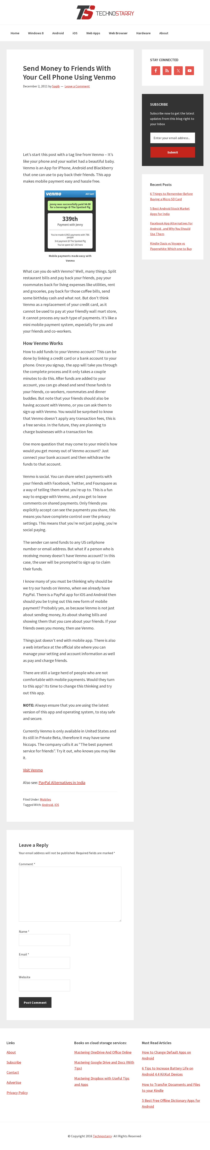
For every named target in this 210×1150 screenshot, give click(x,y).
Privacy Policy (17, 1092)
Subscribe (14, 1062)
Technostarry (105, 12)
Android (47, 805)
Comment (27, 864)
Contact (13, 1072)
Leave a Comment (77, 86)
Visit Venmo (33, 769)
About (11, 1052)
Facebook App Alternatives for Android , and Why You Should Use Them (171, 228)
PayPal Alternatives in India (62, 782)
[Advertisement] (70, 122)
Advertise (14, 1082)
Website (24, 977)
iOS (56, 805)
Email (24, 954)
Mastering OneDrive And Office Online (102, 1052)
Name (24, 931)
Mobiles (45, 799)
